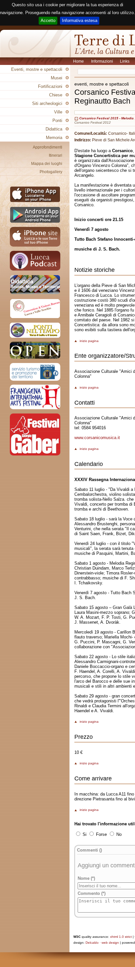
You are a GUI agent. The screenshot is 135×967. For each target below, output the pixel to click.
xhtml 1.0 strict (121, 936)
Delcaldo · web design (102, 942)
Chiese (55, 94)
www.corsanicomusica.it (97, 437)
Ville (58, 112)
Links (125, 61)
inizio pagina (89, 341)
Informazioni (102, 61)
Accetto (48, 20)
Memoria (54, 137)
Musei (56, 77)
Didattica (54, 129)
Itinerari (55, 155)
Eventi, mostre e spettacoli (36, 69)
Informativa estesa (79, 20)
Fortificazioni (50, 86)
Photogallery (51, 172)
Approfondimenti (47, 147)
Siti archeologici (47, 103)
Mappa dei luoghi (46, 163)
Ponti (57, 120)
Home (79, 61)
